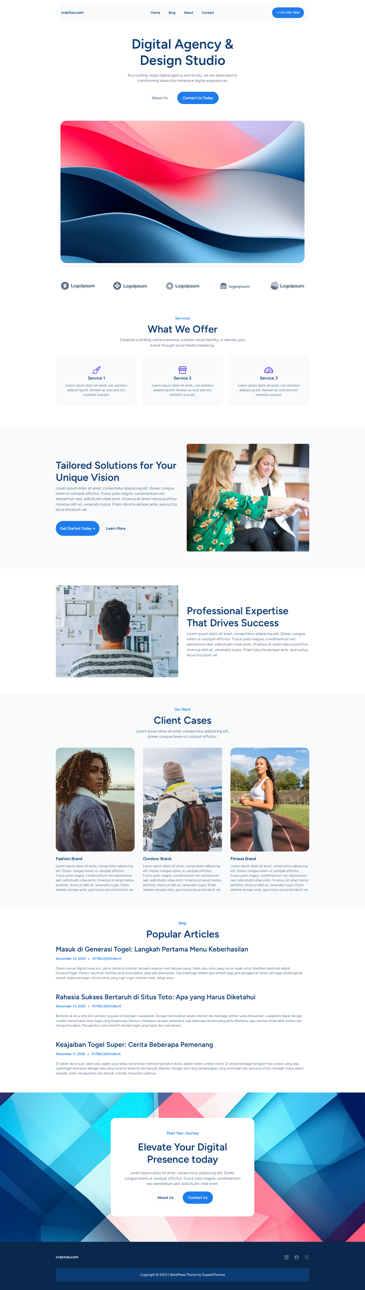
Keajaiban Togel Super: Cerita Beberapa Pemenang (134, 1044)
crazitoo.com (72, 12)
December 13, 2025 (71, 1006)
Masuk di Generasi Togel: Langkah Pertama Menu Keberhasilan (152, 949)
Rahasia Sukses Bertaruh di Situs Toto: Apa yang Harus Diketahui (156, 997)
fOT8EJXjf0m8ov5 (106, 959)
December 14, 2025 (71, 959)
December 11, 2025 (70, 1054)
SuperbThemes (213, 1275)
